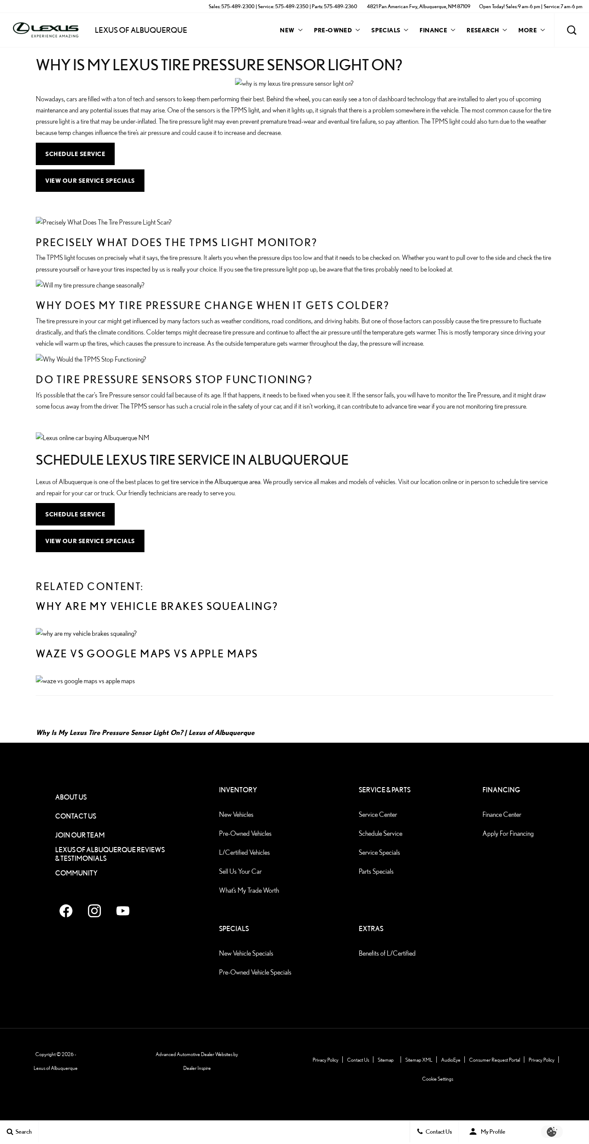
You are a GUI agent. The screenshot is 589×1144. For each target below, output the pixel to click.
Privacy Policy (325, 1059)
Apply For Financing (508, 833)
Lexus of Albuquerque (221, 732)
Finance (433, 30)
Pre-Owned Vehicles (245, 833)
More (527, 31)
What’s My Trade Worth (249, 890)
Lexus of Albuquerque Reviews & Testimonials (110, 854)
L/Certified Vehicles (244, 852)
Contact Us (75, 816)
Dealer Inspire (197, 1068)
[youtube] (123, 911)
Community (76, 873)
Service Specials (379, 852)
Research (482, 31)
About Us (71, 797)
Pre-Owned (333, 30)
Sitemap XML (418, 1059)
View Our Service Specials (90, 180)
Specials (385, 30)
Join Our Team (80, 835)
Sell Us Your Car (240, 871)
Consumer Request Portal (494, 1059)
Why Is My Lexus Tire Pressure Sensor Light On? (109, 732)
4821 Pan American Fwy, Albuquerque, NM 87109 (418, 6)
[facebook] (66, 911)
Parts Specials (376, 871)
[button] (572, 30)
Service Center (378, 814)
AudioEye (451, 1059)
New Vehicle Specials (246, 953)
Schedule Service (75, 153)
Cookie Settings (437, 1078)
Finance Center (501, 814)
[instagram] (94, 911)
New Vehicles (236, 814)
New (287, 30)
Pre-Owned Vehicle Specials (255, 972)
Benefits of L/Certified (387, 953)
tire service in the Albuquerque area (215, 482)
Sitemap (386, 1059)
